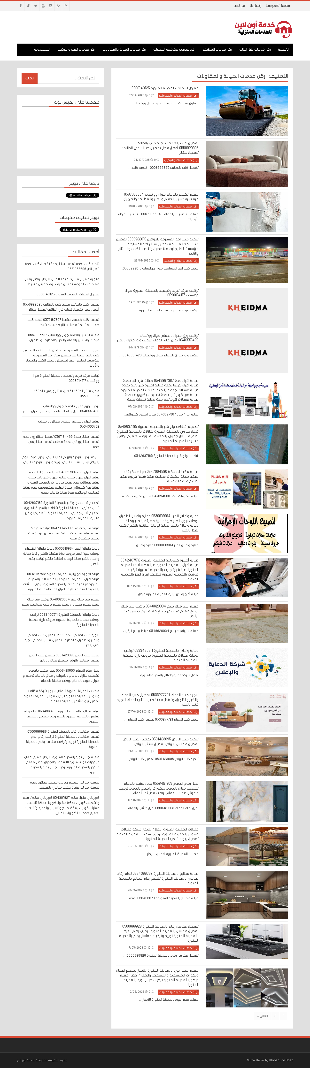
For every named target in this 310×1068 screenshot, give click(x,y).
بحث (29, 78)
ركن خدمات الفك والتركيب (76, 49)
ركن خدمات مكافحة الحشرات (174, 49)
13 (148, 586)
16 (148, 711)
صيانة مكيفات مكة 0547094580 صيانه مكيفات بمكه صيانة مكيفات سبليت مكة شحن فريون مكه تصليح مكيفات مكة (63, 533)
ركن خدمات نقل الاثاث (255, 49)
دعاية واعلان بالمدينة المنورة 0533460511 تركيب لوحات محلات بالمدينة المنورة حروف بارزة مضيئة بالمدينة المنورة (64, 620)
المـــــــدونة (42, 49)
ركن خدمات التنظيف (217, 49)
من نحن (239, 6)
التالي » (262, 1016)
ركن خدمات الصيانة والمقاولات (124, 49)
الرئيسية (283, 49)
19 (148, 947)
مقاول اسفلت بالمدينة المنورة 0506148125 (68, 294)
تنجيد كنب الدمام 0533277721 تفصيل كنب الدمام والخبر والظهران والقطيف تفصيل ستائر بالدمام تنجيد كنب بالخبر (61, 640)
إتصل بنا (255, 6)
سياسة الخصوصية (278, 6)
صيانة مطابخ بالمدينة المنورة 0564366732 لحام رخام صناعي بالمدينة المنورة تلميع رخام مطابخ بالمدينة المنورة (61, 716)
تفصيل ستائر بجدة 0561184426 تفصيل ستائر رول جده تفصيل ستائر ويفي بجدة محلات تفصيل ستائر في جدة (61, 442)
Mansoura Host (281, 1060)
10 (148, 623)
